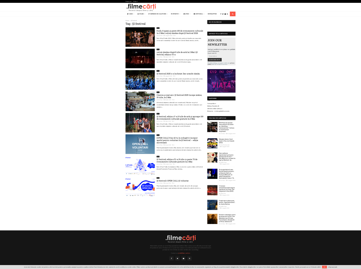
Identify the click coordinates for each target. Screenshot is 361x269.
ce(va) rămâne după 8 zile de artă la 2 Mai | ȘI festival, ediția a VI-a (177, 53)
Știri (187, 14)
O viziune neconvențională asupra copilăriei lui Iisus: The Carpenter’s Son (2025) (227, 188)
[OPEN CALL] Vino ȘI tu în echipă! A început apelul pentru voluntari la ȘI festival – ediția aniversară (177, 140)
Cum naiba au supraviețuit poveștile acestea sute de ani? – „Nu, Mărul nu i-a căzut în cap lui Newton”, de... (227, 156)
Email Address (212, 53)
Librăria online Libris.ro (214, 108)
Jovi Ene (160, 35)
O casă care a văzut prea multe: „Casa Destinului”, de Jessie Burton (227, 202)
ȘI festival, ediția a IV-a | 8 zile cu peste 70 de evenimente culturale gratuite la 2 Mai (177, 160)
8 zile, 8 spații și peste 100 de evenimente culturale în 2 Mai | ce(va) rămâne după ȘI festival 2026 (180, 32)
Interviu (175, 14)
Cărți (131, 14)
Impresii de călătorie (158, 14)
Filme (141, 14)
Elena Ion (223, 193)
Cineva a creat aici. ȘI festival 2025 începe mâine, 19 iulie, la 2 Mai (179, 96)
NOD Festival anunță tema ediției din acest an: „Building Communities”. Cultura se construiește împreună (226, 127)
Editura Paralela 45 (213, 106)
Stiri (158, 28)
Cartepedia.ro (211, 103)
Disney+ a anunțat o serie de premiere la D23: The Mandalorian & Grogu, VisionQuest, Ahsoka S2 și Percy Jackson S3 (227, 218)
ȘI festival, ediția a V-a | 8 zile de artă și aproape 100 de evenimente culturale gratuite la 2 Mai (180, 117)
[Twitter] (223, 14)
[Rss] (228, 14)
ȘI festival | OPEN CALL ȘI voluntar (173, 180)
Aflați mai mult (332, 267)
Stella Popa (224, 162)
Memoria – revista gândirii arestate (218, 111)
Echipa (135, 1)
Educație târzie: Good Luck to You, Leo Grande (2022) (226, 140)
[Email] (225, 14)
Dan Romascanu (225, 145)
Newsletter (212, 14)
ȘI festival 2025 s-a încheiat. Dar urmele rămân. (178, 73)
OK (324, 267)
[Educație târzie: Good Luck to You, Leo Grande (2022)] (212, 143)
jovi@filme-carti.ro (184, 253)
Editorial (199, 14)
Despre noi (128, 1)
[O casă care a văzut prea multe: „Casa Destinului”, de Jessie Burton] (212, 205)
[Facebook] (221, 14)
